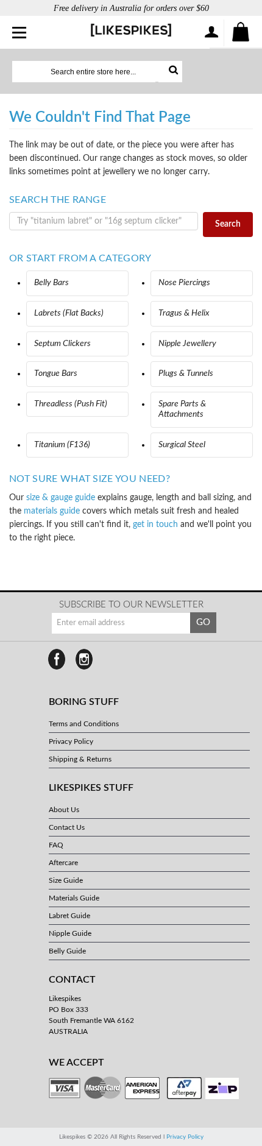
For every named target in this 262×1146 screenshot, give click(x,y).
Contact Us (67, 827)
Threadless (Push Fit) (70, 404)
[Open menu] (20, 33)
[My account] (210, 32)
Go (203, 622)
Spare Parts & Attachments (182, 409)
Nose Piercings (184, 282)
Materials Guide (74, 898)
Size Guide (66, 880)
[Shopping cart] (241, 32)
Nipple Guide (70, 933)
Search (228, 224)
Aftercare (63, 862)
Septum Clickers (62, 343)
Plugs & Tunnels (185, 373)
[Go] (170, 71)
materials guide (52, 511)
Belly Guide (67, 951)
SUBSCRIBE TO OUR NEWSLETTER (131, 604)
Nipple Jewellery (187, 343)
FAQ (56, 845)
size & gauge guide (60, 497)
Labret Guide (69, 915)
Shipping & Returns (80, 759)
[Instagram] (84, 659)
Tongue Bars (55, 373)
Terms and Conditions (84, 723)
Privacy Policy (71, 741)
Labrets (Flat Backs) (69, 313)
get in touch (155, 524)
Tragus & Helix (184, 313)
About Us (64, 809)
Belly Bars (51, 282)
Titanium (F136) (62, 444)
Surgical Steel (181, 444)
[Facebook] (56, 659)
